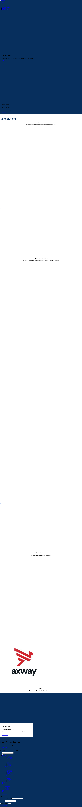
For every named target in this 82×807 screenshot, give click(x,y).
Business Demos (8, 775)
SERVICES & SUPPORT (7, 6)
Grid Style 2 (9, 764)
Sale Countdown (10, 774)
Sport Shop (9, 770)
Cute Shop (9, 768)
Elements (4, 791)
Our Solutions (7, 786)
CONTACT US (5, 9)
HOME (3, 2)
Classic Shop (9, 757)
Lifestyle (9, 781)
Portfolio (7, 784)
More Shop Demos (8, 766)
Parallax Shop (10, 772)
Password (2, 800)
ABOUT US (4, 3)
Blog (3, 790)
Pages (3, 783)
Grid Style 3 (9, 765)
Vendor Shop (9, 771)
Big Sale (9, 773)
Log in (9, 803)
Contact (6, 787)
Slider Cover (9, 762)
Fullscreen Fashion (11, 759)
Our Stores (7, 788)
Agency (8, 776)
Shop (3, 782)
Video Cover (9, 761)
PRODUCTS (5, 5)
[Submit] (2, 754)
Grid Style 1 (9, 763)
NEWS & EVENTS (6, 7)
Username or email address (6, 798)
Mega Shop (9, 767)
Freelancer (9, 779)
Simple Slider (9, 758)
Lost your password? (4, 805)
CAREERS (4, 8)
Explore (8, 780)
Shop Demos (7, 756)
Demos (4, 755)
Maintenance (7, 789)
